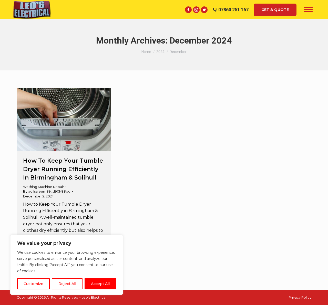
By (46, 191)
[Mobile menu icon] (308, 9)
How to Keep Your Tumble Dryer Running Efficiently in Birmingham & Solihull (63, 169)
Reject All (67, 283)
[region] (66, 265)
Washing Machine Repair (43, 187)
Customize (33, 283)
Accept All (100, 283)
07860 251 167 (233, 9)
